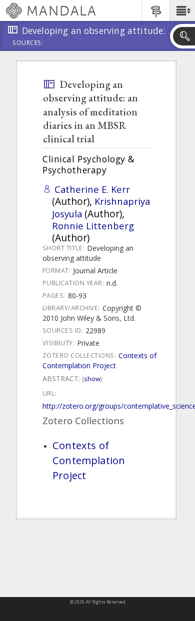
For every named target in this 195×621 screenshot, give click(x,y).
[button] (182, 10)
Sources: (28, 43)
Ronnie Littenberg (93, 225)
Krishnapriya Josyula (101, 207)
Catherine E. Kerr (92, 189)
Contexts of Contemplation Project (99, 360)
